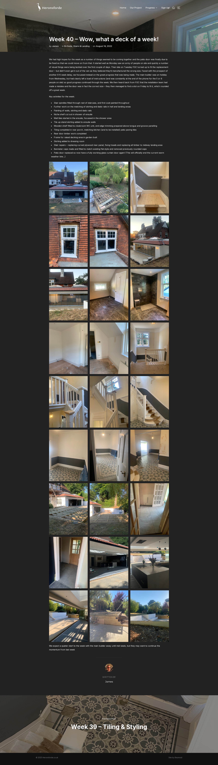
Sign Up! (165, 8)
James (55, 46)
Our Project (136, 8)
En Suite (68, 46)
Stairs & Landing (81, 46)
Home (123, 8)
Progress (150, 8)
